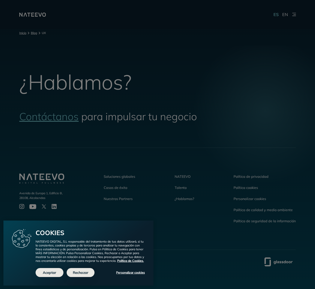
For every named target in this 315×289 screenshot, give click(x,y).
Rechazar (80, 272)
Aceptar (49, 272)
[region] (78, 253)
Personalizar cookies (130, 272)
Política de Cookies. (130, 261)
